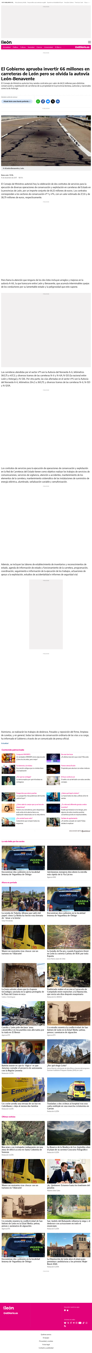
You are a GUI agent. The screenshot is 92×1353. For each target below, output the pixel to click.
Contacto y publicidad (46, 1348)
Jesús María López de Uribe (56, 959)
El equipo (46, 1338)
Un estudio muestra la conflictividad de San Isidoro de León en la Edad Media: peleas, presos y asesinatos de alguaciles (67, 1030)
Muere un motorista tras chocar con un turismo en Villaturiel (20, 952)
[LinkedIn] (58, 101)
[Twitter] (53, 101)
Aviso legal (46, 1344)
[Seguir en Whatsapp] (87, 1323)
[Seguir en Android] (65, 1310)
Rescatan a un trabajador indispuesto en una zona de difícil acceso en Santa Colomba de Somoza (22, 1149)
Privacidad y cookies (46, 1341)
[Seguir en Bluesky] (65, 1323)
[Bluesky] (48, 101)
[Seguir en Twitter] (68, 1323)
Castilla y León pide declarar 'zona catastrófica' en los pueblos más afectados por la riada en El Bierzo (23, 1030)
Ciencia (39, 47)
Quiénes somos (46, 1334)
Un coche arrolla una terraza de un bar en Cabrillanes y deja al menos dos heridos (21, 1104)
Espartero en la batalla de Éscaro (55, 2)
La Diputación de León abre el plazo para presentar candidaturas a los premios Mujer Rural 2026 (67, 1261)
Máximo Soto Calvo (53, 1190)
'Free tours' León (79, 2)
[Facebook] (43, 101)
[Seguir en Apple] (67, 1310)
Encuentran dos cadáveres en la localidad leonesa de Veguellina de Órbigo (21, 873)
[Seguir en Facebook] (71, 1323)
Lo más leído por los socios (13, 841)
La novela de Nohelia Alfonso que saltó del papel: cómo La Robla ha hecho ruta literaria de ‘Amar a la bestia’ (22, 915)
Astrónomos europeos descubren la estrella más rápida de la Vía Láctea (67, 873)
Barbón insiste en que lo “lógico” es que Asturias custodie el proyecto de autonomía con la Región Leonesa (22, 1068)
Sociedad (31, 47)
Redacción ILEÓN (7, 1073)
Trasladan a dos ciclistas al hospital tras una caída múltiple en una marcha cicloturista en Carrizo (68, 1106)
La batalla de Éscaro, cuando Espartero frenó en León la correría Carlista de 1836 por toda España (68, 953)
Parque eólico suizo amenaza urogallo (36, 2)
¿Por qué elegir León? (57, 1065)
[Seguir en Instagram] (76, 1323)
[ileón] (15, 1307)
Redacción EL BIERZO (54, 997)
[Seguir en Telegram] (73, 1323)
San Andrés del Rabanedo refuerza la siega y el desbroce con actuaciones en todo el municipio (68, 1223)
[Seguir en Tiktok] (84, 1323)
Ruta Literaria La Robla (20, 2)
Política (15, 47)
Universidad (48, 47)
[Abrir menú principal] (89, 42)
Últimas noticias (8, 1117)
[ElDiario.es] (82, 47)
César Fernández (7, 921)
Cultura (23, 47)
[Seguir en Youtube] (80, 1323)
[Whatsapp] (38, 101)
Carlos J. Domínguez (8, 997)
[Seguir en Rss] (65, 1326)
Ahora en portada (9, 882)
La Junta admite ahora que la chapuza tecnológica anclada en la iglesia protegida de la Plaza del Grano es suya (23, 992)
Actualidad (7, 47)
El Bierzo (58, 47)
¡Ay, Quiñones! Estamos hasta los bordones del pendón (68, 1186)
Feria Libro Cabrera (69, 2)
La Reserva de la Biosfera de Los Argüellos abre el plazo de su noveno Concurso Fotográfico (68, 1148)
